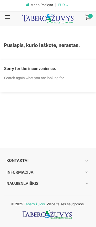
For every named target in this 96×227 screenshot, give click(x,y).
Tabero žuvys (34, 204)
